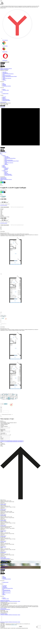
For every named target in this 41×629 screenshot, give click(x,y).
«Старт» (5, 161)
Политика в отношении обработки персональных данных (10, 601)
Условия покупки (5, 93)
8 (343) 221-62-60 (3, 152)
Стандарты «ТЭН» (5, 90)
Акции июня (2, 567)
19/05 (3, 593)
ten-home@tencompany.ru (5, 609)
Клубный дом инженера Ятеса (7, 588)
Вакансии (4, 84)
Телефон (1, 438)
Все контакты (2, 106)
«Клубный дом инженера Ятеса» (10, 158)
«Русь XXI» (6, 156)
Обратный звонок (3, 178)
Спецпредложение (4, 561)
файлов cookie (14, 624)
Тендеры (3, 170)
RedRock (3, 594)
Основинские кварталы (6, 592)
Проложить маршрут (4, 613)
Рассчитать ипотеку (3, 205)
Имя (1, 436)
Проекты (3, 155)
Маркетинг (4, 98)
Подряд (3, 97)
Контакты (6, 169)
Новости (3, 89)
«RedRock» (6, 164)
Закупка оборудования (6, 100)
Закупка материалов (5, 99)
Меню (1, 153)
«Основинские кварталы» (8, 162)
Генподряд (4, 96)
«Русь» (5, 159)
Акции (1, 91)
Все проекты (4, 585)
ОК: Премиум (4, 587)
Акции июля (2, 564)
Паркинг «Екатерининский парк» (11, 160)
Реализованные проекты (6, 578)
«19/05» (5, 163)
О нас (3, 83)
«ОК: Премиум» (7, 157)
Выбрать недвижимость (4, 69)
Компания (4, 167)
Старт (3, 591)
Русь (3, 589)
